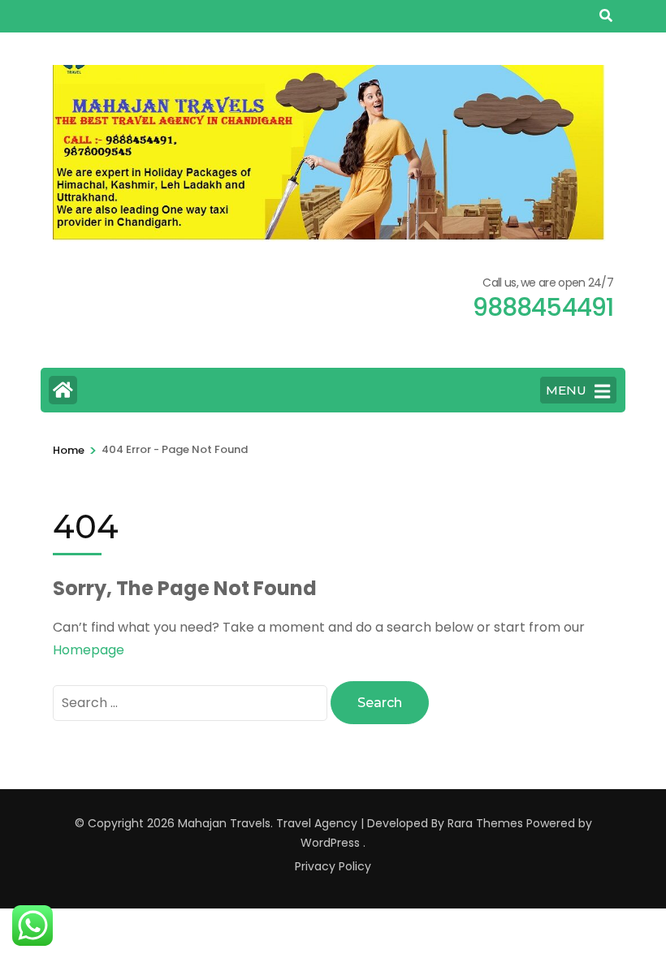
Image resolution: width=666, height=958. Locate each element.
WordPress (330, 843)
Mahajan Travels (224, 823)
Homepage (88, 650)
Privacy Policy (333, 866)
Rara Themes (485, 823)
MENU (566, 390)
